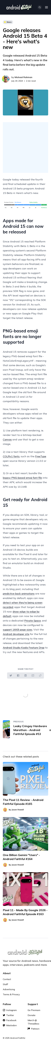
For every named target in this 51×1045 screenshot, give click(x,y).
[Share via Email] (33, 675)
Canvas (7, 439)
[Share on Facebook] (18, 675)
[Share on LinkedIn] (25, 675)
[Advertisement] (25, 147)
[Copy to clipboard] (40, 675)
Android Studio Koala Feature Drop (23, 647)
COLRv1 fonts (11, 456)
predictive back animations (19, 593)
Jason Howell (17, 809)
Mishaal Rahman (23, 77)
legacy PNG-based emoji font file (22, 477)
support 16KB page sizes (17, 629)
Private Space (32, 620)
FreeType (40, 456)
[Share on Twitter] (10, 675)
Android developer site (16, 634)
